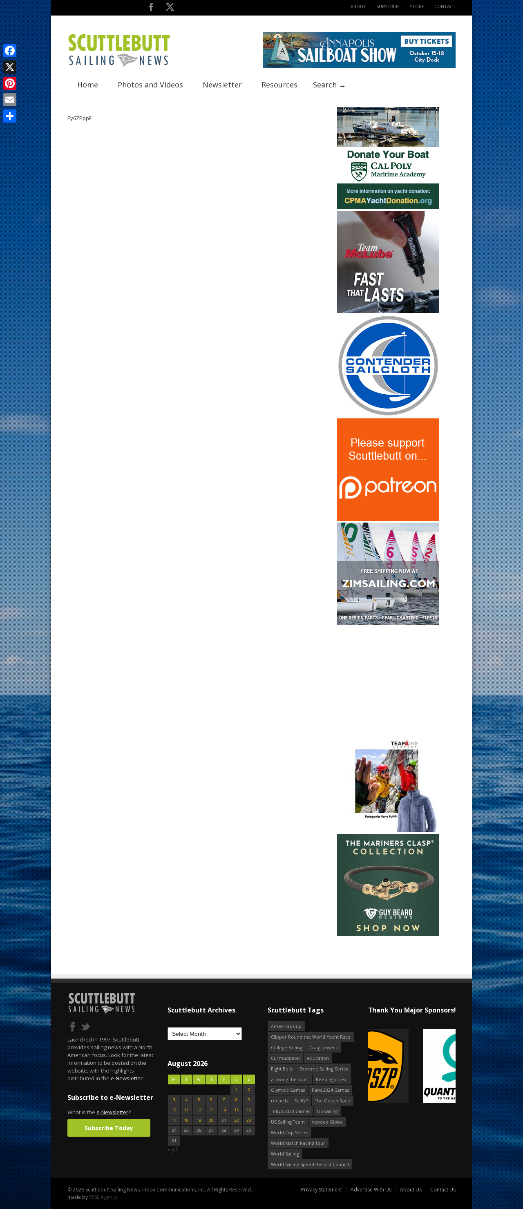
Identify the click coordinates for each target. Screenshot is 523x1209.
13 (211, 1110)
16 (248, 1110)
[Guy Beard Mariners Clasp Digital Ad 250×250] (388, 934)
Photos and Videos (150, 84)
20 (211, 1120)
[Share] (10, 116)
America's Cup (286, 1026)
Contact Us (443, 1189)
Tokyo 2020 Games (290, 1111)
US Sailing (327, 1111)
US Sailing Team (288, 1122)
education (318, 1058)
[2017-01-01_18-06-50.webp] (412, 1066)
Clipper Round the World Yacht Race (311, 1037)
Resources (279, 84)
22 (236, 1120)
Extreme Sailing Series (323, 1069)
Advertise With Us (371, 1189)
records (279, 1100)
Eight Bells (282, 1069)
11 (186, 1110)
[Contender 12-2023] (388, 414)
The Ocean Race (332, 1100)
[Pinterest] (10, 83)
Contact (445, 6)
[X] (10, 67)
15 (236, 1110)
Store (417, 6)
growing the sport (290, 1079)
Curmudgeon (285, 1058)
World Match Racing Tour (298, 1143)
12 (199, 1110)
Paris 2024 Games (330, 1090)
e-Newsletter (127, 1078)
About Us (411, 1189)
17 (174, 1120)
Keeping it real (332, 1079)
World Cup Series (289, 1132)
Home (87, 84)
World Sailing (285, 1154)
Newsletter (222, 84)
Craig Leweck (323, 1047)
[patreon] (388, 519)
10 (174, 1110)
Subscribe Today (109, 1128)
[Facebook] (10, 50)
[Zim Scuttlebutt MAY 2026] (388, 622)
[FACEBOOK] (151, 9)
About (358, 6)
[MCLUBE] (388, 311)
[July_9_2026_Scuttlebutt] (388, 207)
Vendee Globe (327, 1122)
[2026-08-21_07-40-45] (359, 66)
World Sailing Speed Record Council (310, 1164)
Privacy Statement (321, 1189)
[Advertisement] (388, 677)
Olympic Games (288, 1090)
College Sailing (286, 1047)
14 (223, 1110)
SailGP (301, 1100)
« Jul (172, 1149)
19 (199, 1120)
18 (186, 1120)
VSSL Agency (103, 1196)
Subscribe (388, 6)
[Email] (10, 100)
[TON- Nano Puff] (388, 830)
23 (248, 1120)
